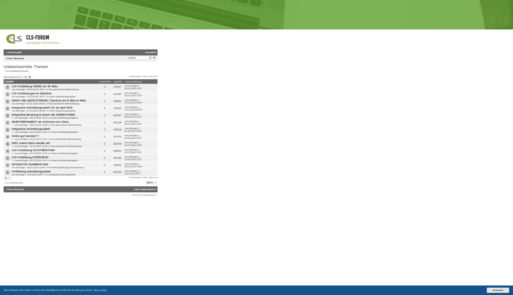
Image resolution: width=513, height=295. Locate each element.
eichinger (20, 89)
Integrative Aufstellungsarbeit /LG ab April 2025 (42, 107)
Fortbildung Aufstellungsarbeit (31, 171)
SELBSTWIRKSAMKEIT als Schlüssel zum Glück (40, 122)
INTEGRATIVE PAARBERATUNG (30, 164)
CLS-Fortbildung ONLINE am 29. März (35, 86)
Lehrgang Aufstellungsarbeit (62, 174)
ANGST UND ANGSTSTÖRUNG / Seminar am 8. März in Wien (49, 100)
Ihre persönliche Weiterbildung (64, 89)
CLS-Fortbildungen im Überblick (32, 93)
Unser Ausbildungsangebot (62, 96)
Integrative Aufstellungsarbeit (31, 129)
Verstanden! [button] (498, 290)
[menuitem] (149, 52)
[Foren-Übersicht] (14, 39)
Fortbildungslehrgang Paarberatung (66, 167)
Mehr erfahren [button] (100, 290)
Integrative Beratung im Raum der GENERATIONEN (43, 114)
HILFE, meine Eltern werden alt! (31, 143)
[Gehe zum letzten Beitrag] (139, 86)
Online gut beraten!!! (25, 136)
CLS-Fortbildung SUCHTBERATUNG (33, 150)
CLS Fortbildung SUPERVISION (30, 157)
